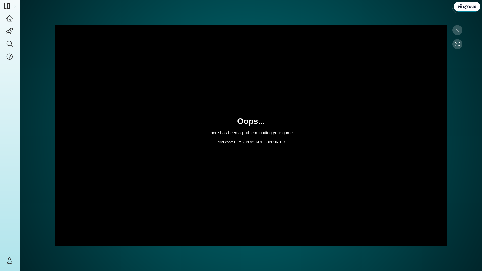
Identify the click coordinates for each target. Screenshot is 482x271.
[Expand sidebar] (15, 6)
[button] (10, 44)
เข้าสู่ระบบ (467, 6)
